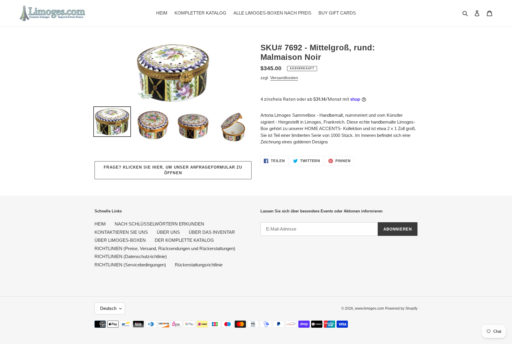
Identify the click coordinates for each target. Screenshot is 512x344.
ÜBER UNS (168, 232)
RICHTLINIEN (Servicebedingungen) (130, 264)
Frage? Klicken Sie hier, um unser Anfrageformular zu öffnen (173, 170)
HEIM (100, 223)
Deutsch (108, 308)
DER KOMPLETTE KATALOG (184, 240)
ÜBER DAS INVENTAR (212, 232)
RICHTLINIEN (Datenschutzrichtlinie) (131, 256)
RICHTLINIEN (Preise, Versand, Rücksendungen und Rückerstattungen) (165, 248)
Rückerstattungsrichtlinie (199, 264)
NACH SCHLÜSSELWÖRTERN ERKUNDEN (159, 223)
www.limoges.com (369, 308)
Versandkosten (284, 77)
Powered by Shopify (401, 308)
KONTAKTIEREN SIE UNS (121, 232)
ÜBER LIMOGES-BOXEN (120, 240)
